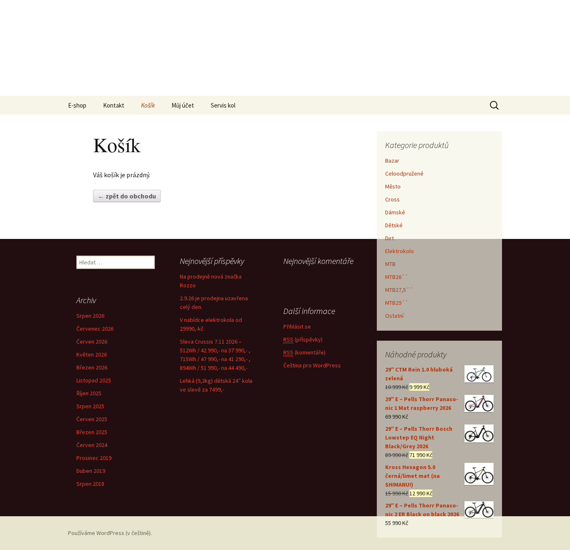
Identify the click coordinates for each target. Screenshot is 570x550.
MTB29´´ (396, 302)
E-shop (77, 105)
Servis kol (223, 105)
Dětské (394, 225)
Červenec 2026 (94, 328)
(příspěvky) (303, 339)
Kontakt (113, 105)
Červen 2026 (91, 341)
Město (393, 186)
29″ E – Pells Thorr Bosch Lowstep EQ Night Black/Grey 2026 (418, 437)
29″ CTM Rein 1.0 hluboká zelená (419, 374)
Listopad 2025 (93, 380)
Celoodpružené (404, 173)
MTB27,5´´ (399, 290)
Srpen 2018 (90, 483)
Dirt (389, 238)
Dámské (395, 212)
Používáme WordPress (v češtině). (110, 533)
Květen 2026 (91, 354)
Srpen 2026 (90, 315)
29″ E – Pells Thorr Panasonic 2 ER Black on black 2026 (422, 510)
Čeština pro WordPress (312, 365)
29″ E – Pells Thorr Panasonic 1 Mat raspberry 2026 (421, 403)
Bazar (392, 160)
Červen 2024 (91, 445)
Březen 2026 (91, 367)
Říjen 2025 (88, 393)
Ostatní (394, 315)
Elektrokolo (399, 251)
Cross (392, 199)
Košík (148, 105)
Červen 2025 (91, 419)
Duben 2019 (90, 471)
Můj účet (183, 105)
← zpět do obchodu (127, 196)
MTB (390, 264)
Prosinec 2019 (93, 458)
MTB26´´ (396, 277)
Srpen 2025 (90, 406)
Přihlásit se (297, 326)
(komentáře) (304, 352)
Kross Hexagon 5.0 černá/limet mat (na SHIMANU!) (412, 475)
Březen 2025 (91, 432)
